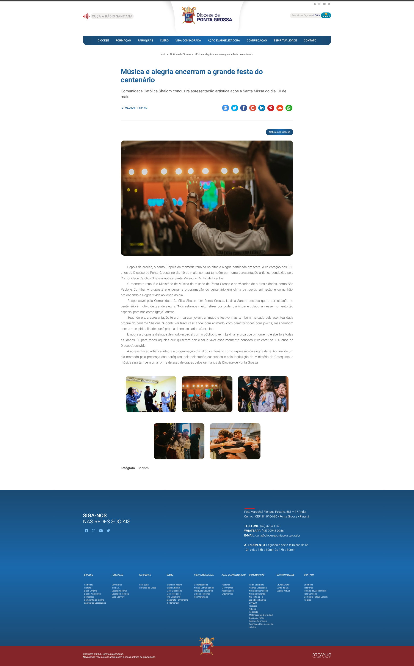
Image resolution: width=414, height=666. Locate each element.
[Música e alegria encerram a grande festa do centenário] (207, 198)
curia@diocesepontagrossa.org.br (278, 535)
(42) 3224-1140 (270, 526)
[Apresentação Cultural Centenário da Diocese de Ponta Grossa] (151, 394)
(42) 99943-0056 (273, 531)
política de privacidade (143, 657)
